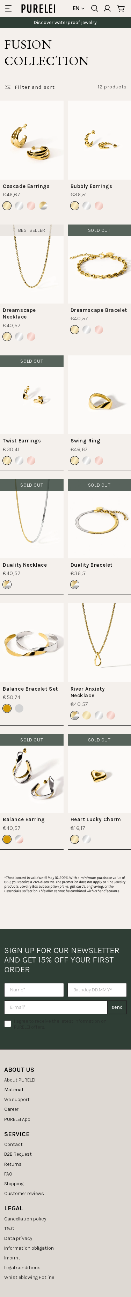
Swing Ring (86, 441)
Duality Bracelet (92, 565)
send (117, 1007)
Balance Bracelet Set (30, 689)
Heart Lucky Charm (96, 819)
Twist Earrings (22, 441)
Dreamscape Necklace (19, 313)
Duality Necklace (25, 565)
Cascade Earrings (26, 186)
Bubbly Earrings (91, 186)
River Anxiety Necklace (88, 692)
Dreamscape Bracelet (99, 310)
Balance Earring (24, 819)
